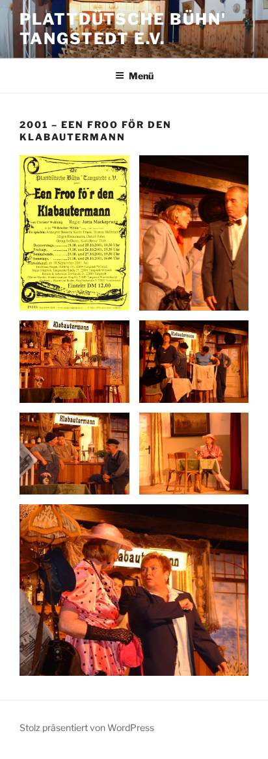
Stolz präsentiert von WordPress (87, 727)
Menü (141, 75)
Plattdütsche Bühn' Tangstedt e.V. (123, 29)
